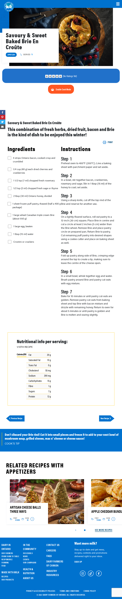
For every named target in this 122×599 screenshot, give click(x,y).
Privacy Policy (30, 317)
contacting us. (40, 311)
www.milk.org (42, 322)
